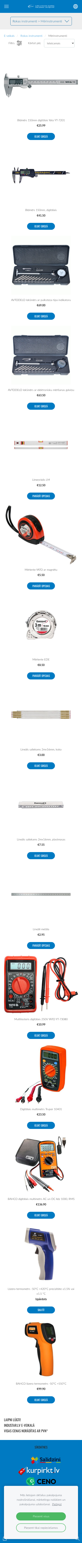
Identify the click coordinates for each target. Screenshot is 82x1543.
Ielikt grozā (41, 136)
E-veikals (9, 36)
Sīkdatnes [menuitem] (41, 1447)
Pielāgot (57, 1504)
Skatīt (41, 1310)
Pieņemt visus (41, 1516)
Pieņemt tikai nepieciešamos (41, 1528)
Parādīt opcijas (41, 496)
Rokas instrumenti (31, 36)
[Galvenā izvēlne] (6, 6)
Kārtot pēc (34, 43)
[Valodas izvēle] (75, 6)
